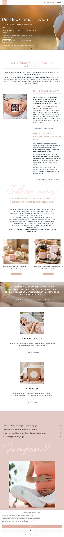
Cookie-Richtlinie (26, 534)
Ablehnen (32, 531)
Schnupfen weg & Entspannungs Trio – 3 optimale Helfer (16, 268)
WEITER (7, 40)
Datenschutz (33, 534)
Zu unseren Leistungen (32, 354)
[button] (3, 258)
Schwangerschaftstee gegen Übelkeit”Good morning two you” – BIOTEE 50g (48, 268)
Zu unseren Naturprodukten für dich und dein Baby (47, 180)
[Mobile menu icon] (59, 2)
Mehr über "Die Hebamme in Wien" (44, 128)
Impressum (39, 534)
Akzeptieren (32, 526)
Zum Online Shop (32, 404)
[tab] (32, 427)
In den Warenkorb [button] (16, 274)
